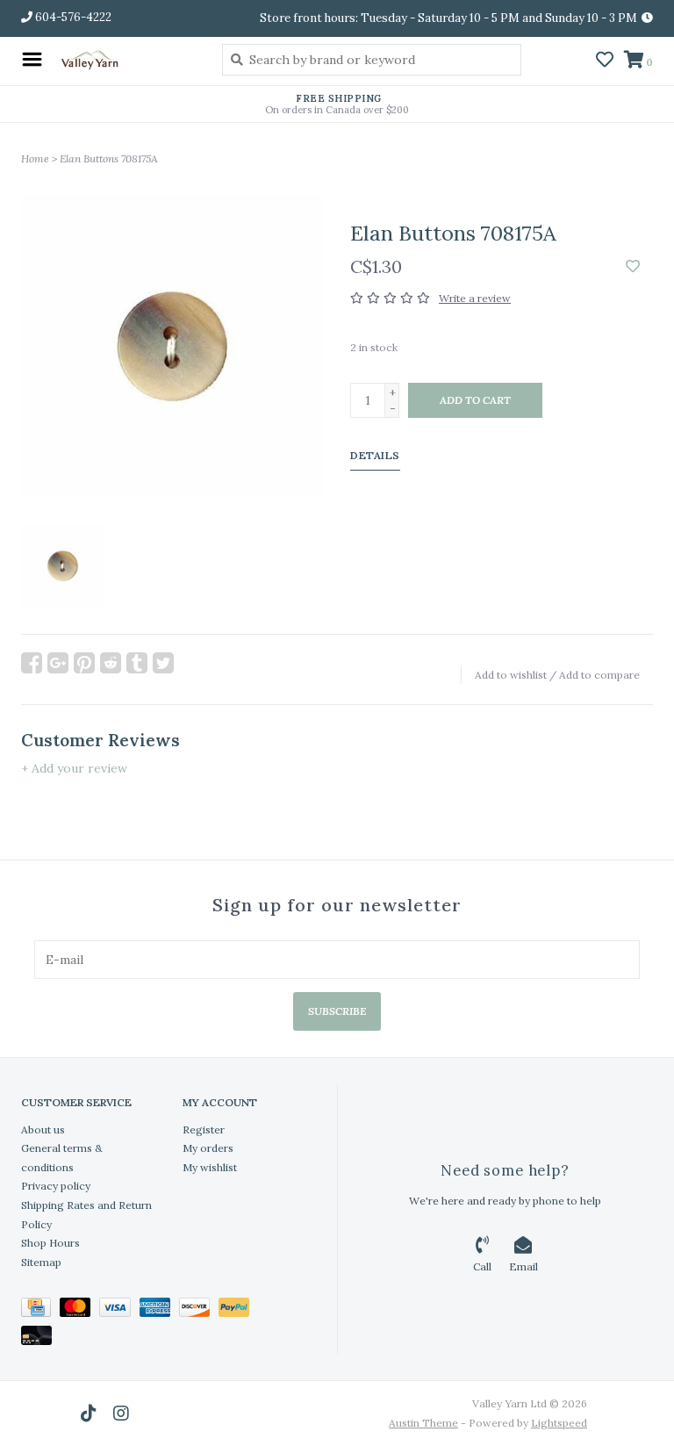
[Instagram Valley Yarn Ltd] (121, 1413)
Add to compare (599, 674)
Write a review (475, 298)
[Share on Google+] (57, 662)
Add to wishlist (511, 674)
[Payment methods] (40, 1310)
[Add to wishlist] (633, 267)
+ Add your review (74, 768)
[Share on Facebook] (31, 662)
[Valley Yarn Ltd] (128, 59)
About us (43, 1129)
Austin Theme (423, 1422)
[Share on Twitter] (163, 662)
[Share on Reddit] (110, 662)
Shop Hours (50, 1242)
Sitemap (41, 1262)
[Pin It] (84, 662)
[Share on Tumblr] (136, 662)
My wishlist (210, 1167)
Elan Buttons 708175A (109, 158)
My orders (208, 1148)
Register (204, 1129)
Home (35, 158)
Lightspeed (559, 1422)
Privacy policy (55, 1185)
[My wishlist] (604, 61)
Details (375, 455)
